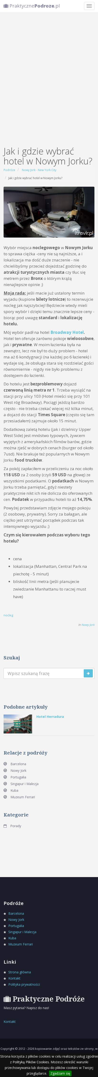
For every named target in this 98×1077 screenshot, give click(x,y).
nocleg (8, 615)
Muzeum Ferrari (22, 797)
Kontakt (14, 978)
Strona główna (19, 972)
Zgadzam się (60, 1073)
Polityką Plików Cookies (31, 1062)
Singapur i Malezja (24, 783)
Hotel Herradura (50, 716)
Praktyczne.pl (34, 6)
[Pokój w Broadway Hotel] (49, 211)
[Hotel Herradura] (18, 723)
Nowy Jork (87, 625)
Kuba (14, 790)
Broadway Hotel (67, 332)
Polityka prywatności (24, 984)
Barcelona (18, 764)
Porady (15, 826)
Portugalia (18, 777)
